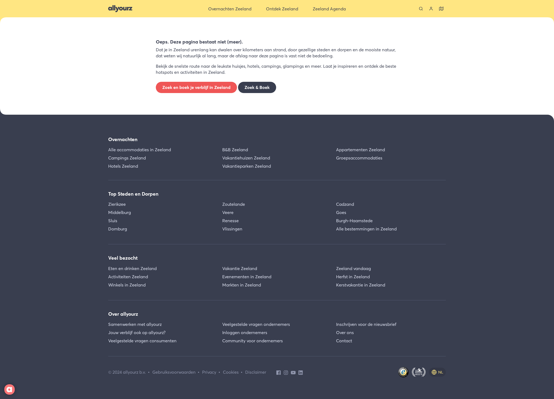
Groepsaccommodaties (359, 158)
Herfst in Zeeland (353, 276)
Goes (341, 212)
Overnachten (122, 139)
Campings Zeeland (127, 158)
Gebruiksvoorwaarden (174, 372)
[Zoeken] (420, 8)
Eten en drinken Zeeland (132, 268)
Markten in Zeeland (241, 285)
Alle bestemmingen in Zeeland (366, 229)
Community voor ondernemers (252, 340)
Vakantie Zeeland (239, 268)
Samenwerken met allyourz (135, 324)
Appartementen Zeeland (360, 149)
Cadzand (345, 204)
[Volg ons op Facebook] (278, 372)
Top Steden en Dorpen (133, 194)
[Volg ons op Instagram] (285, 372)
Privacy (209, 372)
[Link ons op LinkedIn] (300, 372)
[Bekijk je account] (431, 8)
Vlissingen (232, 229)
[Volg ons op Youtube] (293, 372)
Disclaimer (255, 372)
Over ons (345, 332)
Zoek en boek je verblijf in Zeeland (196, 87)
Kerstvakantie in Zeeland (360, 285)
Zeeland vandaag (353, 268)
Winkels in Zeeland (127, 285)
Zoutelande (233, 204)
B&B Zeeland (235, 149)
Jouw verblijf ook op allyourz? (137, 332)
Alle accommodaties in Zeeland (139, 149)
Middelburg (119, 212)
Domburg (117, 229)
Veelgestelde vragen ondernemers (256, 324)
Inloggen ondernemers (244, 332)
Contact (344, 340)
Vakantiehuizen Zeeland (246, 158)
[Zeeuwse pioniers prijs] (419, 372)
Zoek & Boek (257, 87)
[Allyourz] (120, 8)
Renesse (230, 220)
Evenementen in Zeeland (246, 276)
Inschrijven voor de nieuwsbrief (366, 324)
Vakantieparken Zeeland (246, 166)
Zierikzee (117, 204)
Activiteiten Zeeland (128, 276)
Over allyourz (123, 314)
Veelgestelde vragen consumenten (142, 340)
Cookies (231, 372)
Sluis (112, 220)
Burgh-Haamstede (354, 220)
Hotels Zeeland (123, 166)
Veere (228, 212)
